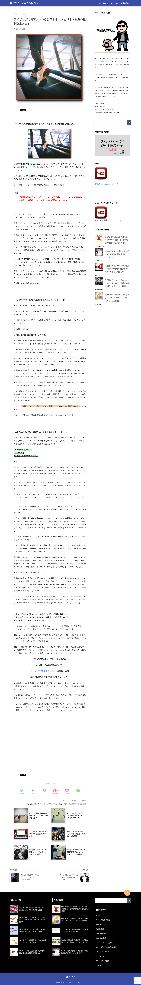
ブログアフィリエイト (104, 952)
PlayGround (101, 924)
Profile (98, 3)
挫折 (53, 804)
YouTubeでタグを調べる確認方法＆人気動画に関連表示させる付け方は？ (117, 254)
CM (36, 804)
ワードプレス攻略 (102, 961)
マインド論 (82, 801)
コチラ (111, 220)
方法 (59, 804)
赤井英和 (73, 804)
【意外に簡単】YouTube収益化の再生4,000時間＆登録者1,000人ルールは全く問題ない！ (117, 269)
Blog (116, 3)
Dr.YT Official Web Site (24, 3)
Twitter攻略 (100, 929)
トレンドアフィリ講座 (104, 943)
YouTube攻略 (101, 933)
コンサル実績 (101, 938)
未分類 (98, 965)
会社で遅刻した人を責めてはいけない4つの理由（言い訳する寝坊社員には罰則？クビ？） (117, 240)
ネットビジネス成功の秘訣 (106, 947)
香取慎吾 (82, 804)
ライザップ (44, 804)
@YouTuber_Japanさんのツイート (108, 184)
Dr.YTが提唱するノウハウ (45, 671)
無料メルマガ (108, 3)
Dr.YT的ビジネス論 (103, 920)
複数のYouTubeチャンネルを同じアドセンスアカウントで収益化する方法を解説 (117, 298)
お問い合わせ (125, 3)
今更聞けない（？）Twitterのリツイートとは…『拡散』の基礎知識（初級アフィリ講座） (117, 283)
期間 (65, 804)
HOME (71, 976)
